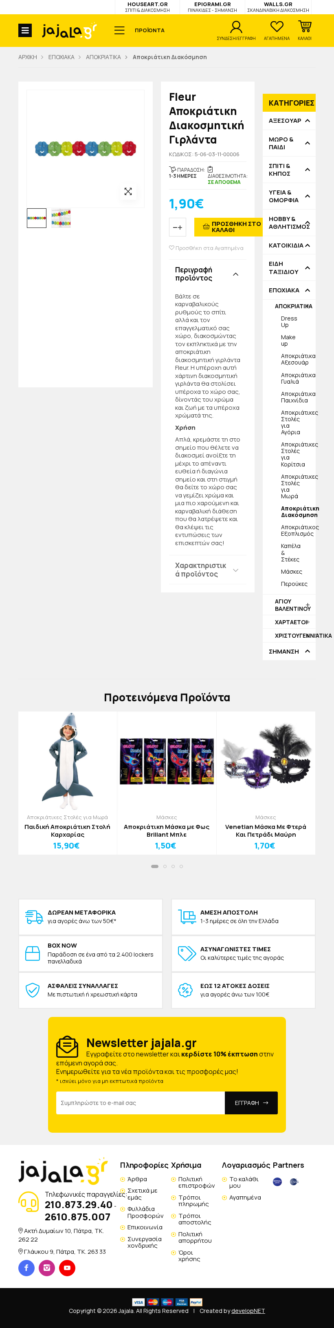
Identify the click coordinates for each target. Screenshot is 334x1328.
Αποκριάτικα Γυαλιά (298, 378)
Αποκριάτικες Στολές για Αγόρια (298, 422)
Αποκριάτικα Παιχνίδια (298, 397)
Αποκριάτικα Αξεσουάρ (298, 359)
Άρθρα (137, 1179)
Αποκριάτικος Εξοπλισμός (298, 530)
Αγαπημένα (245, 1197)
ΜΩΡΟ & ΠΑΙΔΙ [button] (281, 143)
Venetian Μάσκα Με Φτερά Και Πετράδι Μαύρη (265, 831)
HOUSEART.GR (147, 6)
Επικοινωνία (145, 1227)
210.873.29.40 (79, 1204)
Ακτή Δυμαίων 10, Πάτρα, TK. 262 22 (61, 1234)
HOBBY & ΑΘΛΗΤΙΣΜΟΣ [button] (289, 223)
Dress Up (289, 321)
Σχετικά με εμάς (142, 1194)
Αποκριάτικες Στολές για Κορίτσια (298, 454)
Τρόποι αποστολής (194, 1219)
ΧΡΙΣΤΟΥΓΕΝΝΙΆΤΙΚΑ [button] (295, 635)
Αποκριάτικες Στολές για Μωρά (298, 486)
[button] (305, 31)
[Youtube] (67, 1268)
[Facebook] (26, 1268)
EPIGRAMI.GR (212, 6)
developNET (248, 1311)
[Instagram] (47, 1268)
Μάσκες (291, 571)
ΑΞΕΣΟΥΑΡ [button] (285, 121)
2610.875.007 (77, 1216)
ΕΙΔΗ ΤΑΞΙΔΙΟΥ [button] (284, 268)
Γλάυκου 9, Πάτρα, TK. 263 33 (65, 1251)
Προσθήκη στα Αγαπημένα (209, 248)
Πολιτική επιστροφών (196, 1182)
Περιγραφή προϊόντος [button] (193, 274)
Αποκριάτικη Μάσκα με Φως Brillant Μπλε (166, 831)
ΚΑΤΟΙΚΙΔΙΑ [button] (286, 245)
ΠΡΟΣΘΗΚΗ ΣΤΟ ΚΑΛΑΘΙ (236, 226)
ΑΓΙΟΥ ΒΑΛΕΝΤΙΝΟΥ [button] (293, 604)
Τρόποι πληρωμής (193, 1201)
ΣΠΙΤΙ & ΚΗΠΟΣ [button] (279, 170)
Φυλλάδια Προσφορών (145, 1212)
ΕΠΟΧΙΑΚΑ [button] (284, 290)
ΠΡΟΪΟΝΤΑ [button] (150, 30)
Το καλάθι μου (244, 1182)
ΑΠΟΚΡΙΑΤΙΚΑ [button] (293, 306)
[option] (36, 218)
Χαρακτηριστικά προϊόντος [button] (200, 569)
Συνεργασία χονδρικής (144, 1242)
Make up (288, 340)
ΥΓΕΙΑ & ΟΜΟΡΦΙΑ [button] (284, 196)
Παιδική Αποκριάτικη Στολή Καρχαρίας (67, 831)
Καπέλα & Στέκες (291, 552)
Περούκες (294, 584)
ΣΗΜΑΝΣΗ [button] (284, 651)
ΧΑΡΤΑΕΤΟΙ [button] (291, 622)
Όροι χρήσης (189, 1256)
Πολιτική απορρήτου (195, 1237)
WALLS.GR (278, 6)
